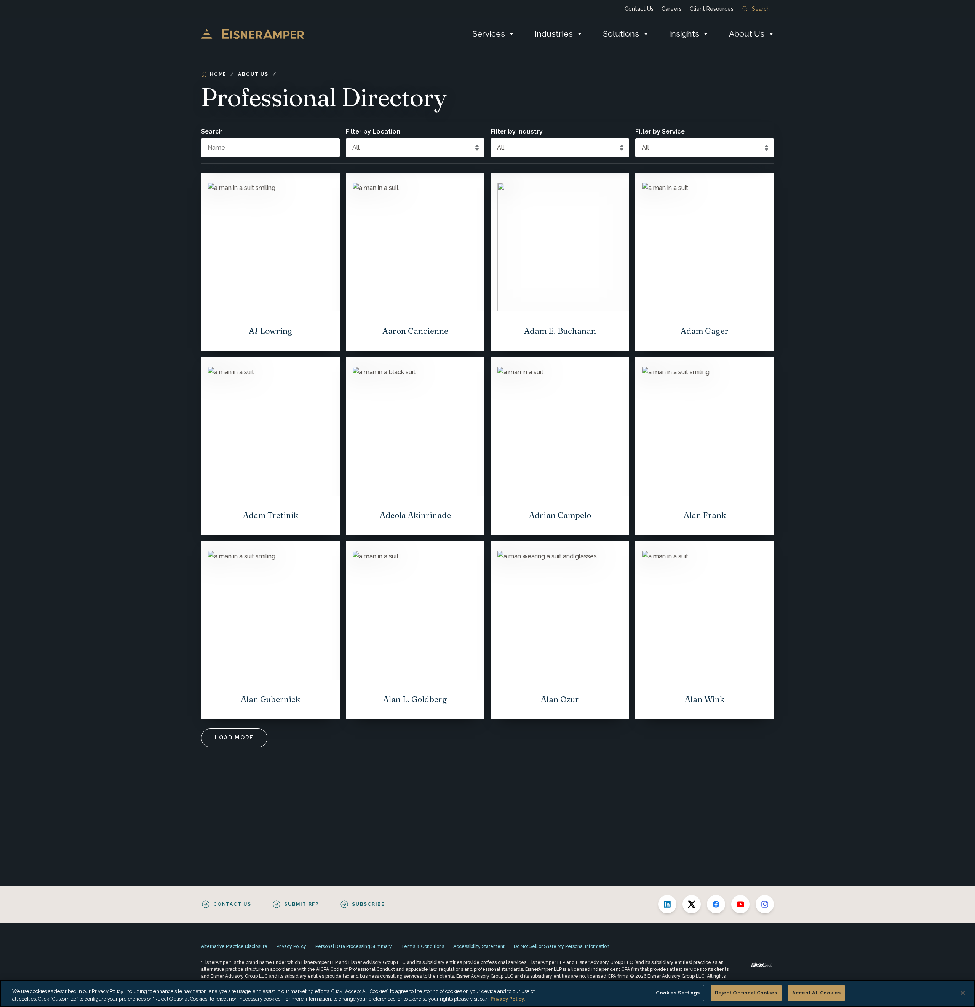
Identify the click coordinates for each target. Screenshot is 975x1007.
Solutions (621, 33)
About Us (746, 33)
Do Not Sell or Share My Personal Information (561, 946)
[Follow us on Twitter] (691, 904)
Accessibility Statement (479, 946)
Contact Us (639, 9)
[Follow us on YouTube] (740, 904)
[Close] (962, 993)
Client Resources (712, 9)
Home (218, 74)
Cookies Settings (678, 993)
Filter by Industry (517, 131)
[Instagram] (765, 904)
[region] (487, 993)
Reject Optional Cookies (746, 993)
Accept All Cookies (816, 993)
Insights (684, 33)
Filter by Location (373, 131)
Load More (234, 738)
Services (488, 33)
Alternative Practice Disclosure (234, 946)
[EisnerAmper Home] (252, 34)
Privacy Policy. (508, 999)
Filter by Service (660, 131)
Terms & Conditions (422, 946)
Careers (672, 9)
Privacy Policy (291, 946)
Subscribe (368, 904)
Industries (554, 33)
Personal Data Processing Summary (353, 946)
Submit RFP (301, 904)
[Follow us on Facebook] (716, 904)
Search (761, 9)
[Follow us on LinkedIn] (667, 904)
